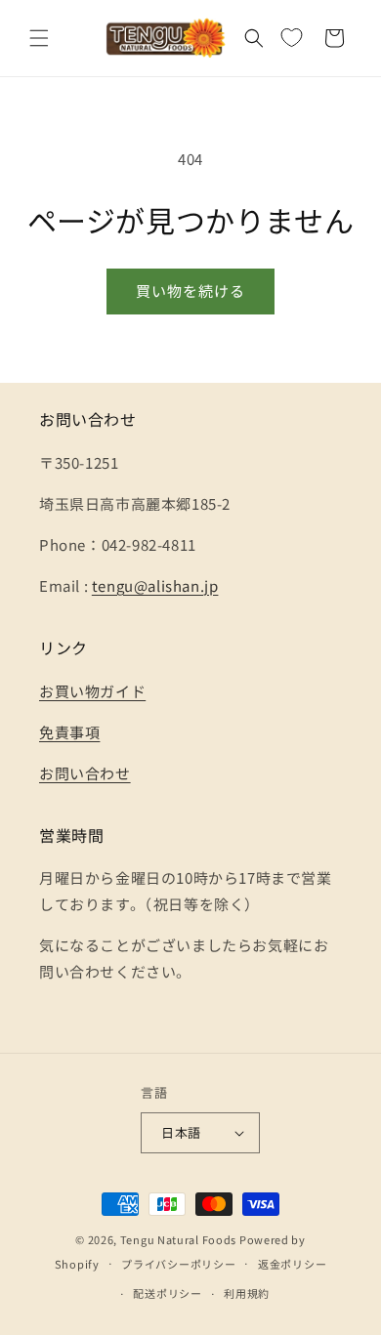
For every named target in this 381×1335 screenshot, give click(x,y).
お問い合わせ (85, 773)
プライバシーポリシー (178, 1264)
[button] (39, 38)
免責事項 (69, 732)
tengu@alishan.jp (155, 585)
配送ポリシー (167, 1293)
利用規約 (247, 1293)
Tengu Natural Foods (178, 1239)
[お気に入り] (291, 38)
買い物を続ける (190, 290)
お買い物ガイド (92, 691)
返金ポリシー (292, 1264)
